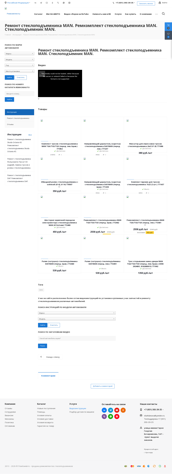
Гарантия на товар (45, 426)
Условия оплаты (44, 415)
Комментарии (48, 375)
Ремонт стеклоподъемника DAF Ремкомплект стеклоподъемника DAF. (19, 178)
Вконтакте (35, 3)
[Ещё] (156, 13)
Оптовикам (10, 426)
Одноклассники (52, 3)
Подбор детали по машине (81, 412)
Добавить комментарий (102, 386)
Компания (10, 404)
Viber (58, 3)
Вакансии (9, 415)
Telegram (41, 3)
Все (30, 135)
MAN (41, 290)
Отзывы (8, 408)
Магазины (9, 419)
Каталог (41, 404)
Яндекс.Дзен (69, 3)
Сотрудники (10, 412)
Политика (9, 422)
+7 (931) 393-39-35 (153, 409)
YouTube (46, 3)
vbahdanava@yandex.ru (154, 415)
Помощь (41, 412)
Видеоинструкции (77, 408)
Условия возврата (45, 422)
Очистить (21, 77)
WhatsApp (63, 3)
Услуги (73, 404)
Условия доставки (45, 419)
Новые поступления (46, 408)
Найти (9, 99)
